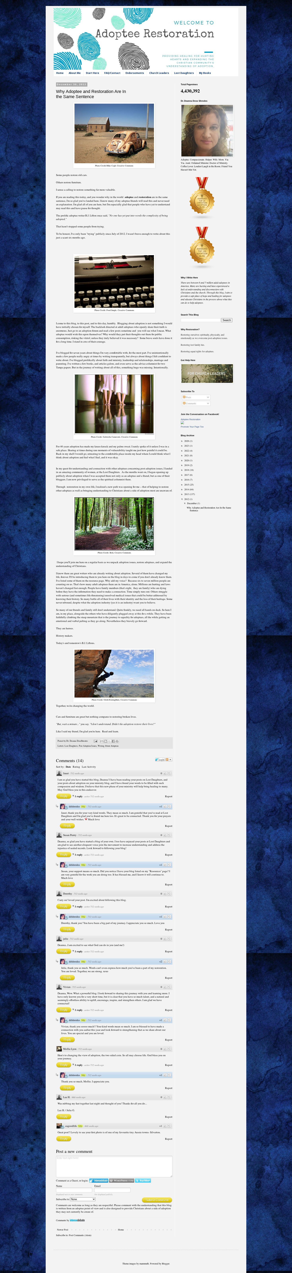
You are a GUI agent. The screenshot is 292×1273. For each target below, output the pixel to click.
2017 (187, 474)
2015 (187, 484)
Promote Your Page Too (192, 427)
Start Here (92, 73)
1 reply (79, 796)
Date (68, 766)
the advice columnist (146, 363)
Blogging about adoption (131, 323)
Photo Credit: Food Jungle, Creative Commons (114, 310)
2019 (187, 465)
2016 (187, 479)
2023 (187, 445)
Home (60, 73)
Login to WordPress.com (121, 1180)
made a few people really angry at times (77, 356)
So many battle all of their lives (97, 599)
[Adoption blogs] (202, 268)
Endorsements (135, 73)
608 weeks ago (91, 1125)
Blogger (165, 1263)
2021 (187, 455)
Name (59, 1186)
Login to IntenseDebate (98, 1180)
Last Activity (89, 766)
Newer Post (62, 1229)
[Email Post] (95, 740)
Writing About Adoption (108, 745)
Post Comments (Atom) (80, 1235)
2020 (187, 460)
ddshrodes (74, 806)
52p (80, 1126)
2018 (187, 469)
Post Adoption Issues (88, 745)
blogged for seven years (73, 352)
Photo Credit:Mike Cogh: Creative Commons (114, 165)
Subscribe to (63, 1199)
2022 (187, 450)
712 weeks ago (77, 773)
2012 (187, 499)
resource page (96, 580)
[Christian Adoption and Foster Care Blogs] (202, 219)
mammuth (144, 1263)
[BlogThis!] (106, 741)
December (192, 503)
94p (83, 806)
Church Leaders (159, 73)
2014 (187, 489)
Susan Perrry (69, 835)
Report (168, 796)
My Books (205, 73)
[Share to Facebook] (113, 741)
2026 (187, 440)
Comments (190, 403)
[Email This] (102, 741)
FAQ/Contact (112, 73)
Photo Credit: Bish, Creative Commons (114, 552)
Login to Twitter (143, 1180)
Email (97, 1186)
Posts (188, 397)
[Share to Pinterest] (117, 741)
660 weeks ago (78, 1097)
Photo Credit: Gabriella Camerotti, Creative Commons (114, 436)
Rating (76, 766)
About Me (75, 73)
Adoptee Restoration (190, 419)
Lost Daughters (184, 73)
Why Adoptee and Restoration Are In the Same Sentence (209, 509)
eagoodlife (71, 1126)
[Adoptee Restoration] (182, 423)
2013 (187, 494)
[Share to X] (109, 741)
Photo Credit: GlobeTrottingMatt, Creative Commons (114, 699)
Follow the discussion (168, 759)
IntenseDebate (77, 1220)
